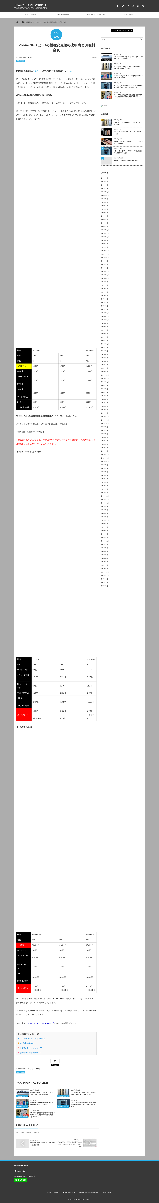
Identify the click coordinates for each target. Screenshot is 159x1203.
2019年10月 (105, 237)
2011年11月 (105, 499)
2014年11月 (105, 378)
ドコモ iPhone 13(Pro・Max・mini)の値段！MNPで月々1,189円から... (128, 67)
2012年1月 (104, 492)
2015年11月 (105, 344)
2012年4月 (104, 482)
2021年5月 (104, 188)
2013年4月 (104, 441)
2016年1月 (104, 340)
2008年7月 (104, 548)
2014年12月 (105, 375)
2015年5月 (104, 361)
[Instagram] (128, 6)
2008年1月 (104, 568)
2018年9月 (104, 261)
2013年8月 (104, 430)
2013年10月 (105, 423)
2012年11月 (105, 458)
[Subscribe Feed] (138, 6)
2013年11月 (105, 420)
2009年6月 (104, 531)
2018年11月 (105, 254)
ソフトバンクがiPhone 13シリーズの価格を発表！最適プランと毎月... (128, 152)
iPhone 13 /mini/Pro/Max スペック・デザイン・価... (127, 133)
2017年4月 (104, 299)
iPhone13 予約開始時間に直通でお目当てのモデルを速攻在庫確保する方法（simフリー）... (128, 96)
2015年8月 (104, 351)
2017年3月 (104, 302)
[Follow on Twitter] (123, 6)
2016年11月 (105, 316)
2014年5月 (104, 399)
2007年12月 (105, 572)
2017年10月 (105, 278)
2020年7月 (104, 206)
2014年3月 (104, 406)
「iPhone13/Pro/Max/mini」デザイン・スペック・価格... (128, 123)
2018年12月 (105, 251)
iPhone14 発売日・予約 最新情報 (96, 14)
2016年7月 (104, 330)
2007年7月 (104, 586)
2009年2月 (104, 537)
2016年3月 (104, 333)
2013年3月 (104, 444)
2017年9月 (104, 282)
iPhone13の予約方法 (63, 14)
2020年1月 (104, 226)
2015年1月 (104, 371)
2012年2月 (104, 489)
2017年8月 (104, 285)
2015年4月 (104, 365)
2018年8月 (104, 264)
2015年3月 (104, 368)
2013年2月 (104, 448)
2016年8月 (104, 326)
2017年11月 (105, 275)
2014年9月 (104, 385)
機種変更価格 (21, 61)
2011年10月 (105, 503)
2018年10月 (105, 257)
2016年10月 (105, 320)
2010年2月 (104, 517)
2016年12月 (105, 313)
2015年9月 (104, 347)
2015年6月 (104, 358)
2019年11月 (105, 233)
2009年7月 (104, 527)
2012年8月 (104, 468)
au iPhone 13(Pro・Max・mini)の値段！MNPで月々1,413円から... (128, 77)
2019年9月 (104, 240)
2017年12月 (105, 271)
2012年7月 (104, 472)
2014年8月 (104, 389)
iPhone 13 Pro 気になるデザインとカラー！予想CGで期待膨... (128, 142)
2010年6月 (104, 513)
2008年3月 (104, 562)
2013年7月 (104, 434)
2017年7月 (104, 289)
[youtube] (133, 6)
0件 (31, 57)
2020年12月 (105, 192)
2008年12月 (105, 541)
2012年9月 (104, 465)
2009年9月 (104, 524)
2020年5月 (104, 213)
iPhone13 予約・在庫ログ (30, 5)
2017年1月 (104, 309)
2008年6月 (104, 551)
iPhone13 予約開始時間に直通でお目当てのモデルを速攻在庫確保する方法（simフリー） (42, 1115)
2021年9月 (104, 178)
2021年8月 (104, 181)
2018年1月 (104, 268)
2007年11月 (105, 575)
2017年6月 (104, 292)
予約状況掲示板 (128, 14)
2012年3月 (104, 486)
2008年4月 (104, 558)
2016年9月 (104, 323)
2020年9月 (104, 199)
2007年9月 (104, 579)
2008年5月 (104, 555)
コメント (32, 1069)
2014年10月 (105, 382)
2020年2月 (104, 223)
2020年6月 (104, 209)
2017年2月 (104, 306)
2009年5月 (104, 534)
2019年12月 (105, 230)
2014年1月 (104, 413)
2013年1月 (104, 451)
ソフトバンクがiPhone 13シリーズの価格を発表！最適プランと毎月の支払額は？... (128, 86)
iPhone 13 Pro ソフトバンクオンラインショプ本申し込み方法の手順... (128, 58)
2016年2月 (104, 337)
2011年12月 (105, 496)
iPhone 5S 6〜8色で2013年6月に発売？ (126, 160)
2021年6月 (104, 185)
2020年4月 (104, 216)
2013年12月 (105, 416)
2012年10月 (105, 461)
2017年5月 (104, 295)
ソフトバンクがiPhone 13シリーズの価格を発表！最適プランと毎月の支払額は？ (83, 1104)
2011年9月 (104, 506)
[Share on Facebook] (118, 6)
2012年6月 (104, 475)
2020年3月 (104, 219)
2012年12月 (105, 454)
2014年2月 (104, 409)
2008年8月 (104, 544)
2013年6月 (104, 437)
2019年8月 (104, 244)
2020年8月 (104, 202)
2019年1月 (104, 247)
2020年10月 (105, 195)
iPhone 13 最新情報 (30, 14)
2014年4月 (104, 403)
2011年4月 (104, 510)
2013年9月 (104, 427)
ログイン (31, 1132)
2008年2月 (104, 565)
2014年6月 (104, 396)
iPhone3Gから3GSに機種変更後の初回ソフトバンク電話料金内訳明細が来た (70, 1144)
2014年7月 (104, 392)
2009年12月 (105, 520)
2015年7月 (104, 354)
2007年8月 (104, 582)
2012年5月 (104, 479)
